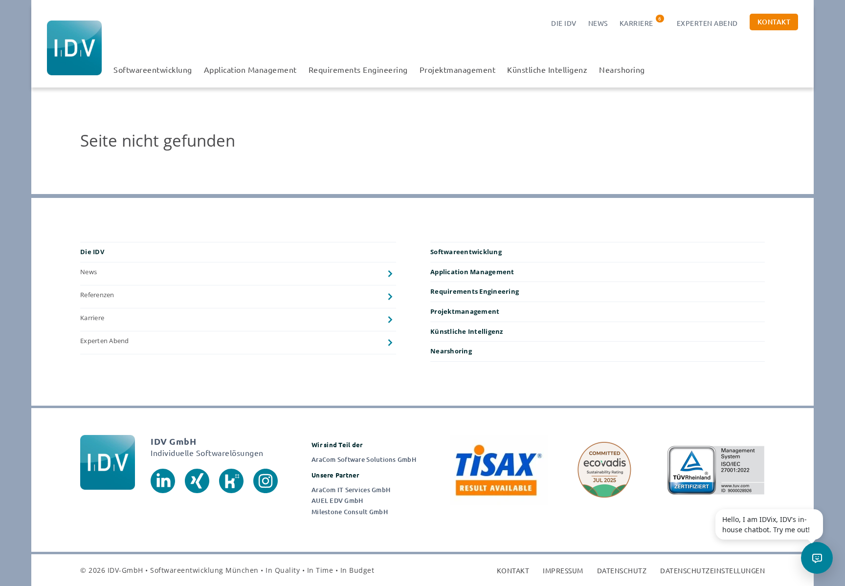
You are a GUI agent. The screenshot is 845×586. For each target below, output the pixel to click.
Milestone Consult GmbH (349, 512)
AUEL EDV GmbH (337, 501)
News (598, 23)
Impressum (563, 570)
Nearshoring (622, 69)
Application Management (250, 69)
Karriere (636, 23)
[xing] (197, 480)
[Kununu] (231, 480)
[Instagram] (265, 480)
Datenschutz (622, 570)
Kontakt (774, 21)
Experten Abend (707, 23)
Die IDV (564, 23)
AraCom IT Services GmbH (350, 490)
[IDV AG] (74, 48)
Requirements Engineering (358, 69)
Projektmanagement (458, 69)
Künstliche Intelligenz (547, 69)
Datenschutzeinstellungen (712, 570)
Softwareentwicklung (152, 69)
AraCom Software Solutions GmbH (363, 460)
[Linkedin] (163, 480)
